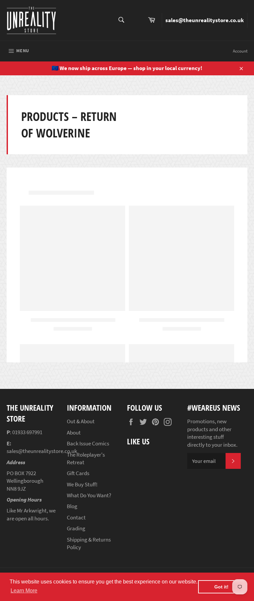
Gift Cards (78, 473)
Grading (76, 528)
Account (240, 51)
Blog (72, 506)
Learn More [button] (24, 590)
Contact (76, 517)
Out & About (81, 421)
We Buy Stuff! (82, 484)
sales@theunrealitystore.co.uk (204, 20)
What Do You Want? (89, 495)
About (74, 432)
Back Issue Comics (88, 443)
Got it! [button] (221, 586)
